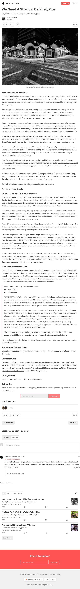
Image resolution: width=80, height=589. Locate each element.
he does (51, 240)
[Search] (76, 493)
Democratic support (27, 259)
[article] (40, 503)
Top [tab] (4, 493)
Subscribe (65, 3)
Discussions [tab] (18, 493)
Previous (9, 423)
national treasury (52, 302)
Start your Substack (34, 579)
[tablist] (11, 437)
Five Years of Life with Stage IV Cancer (18, 525)
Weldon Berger (12, 17)
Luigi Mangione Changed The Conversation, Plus (23, 499)
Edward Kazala (10, 457)
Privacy (39, 574)
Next (72, 423)
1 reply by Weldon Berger (15, 473)
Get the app (50, 579)
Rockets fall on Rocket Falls (13, 371)
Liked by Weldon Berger (13, 459)
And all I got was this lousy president (15, 528)
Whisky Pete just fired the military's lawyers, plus (19, 502)
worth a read (55, 340)
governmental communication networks (52, 305)
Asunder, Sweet (8, 368)
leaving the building (25, 142)
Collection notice (54, 574)
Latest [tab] (9, 493)
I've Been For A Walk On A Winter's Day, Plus (21, 512)
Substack (30, 585)
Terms (45, 574)
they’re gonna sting (12, 206)
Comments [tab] (6, 437)
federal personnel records (14, 305)
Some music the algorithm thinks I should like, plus (20, 515)
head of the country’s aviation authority (30, 327)
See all (5, 538)
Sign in (74, 3)
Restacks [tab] (15, 437)
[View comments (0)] (24, 507)
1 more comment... (6, 483)
